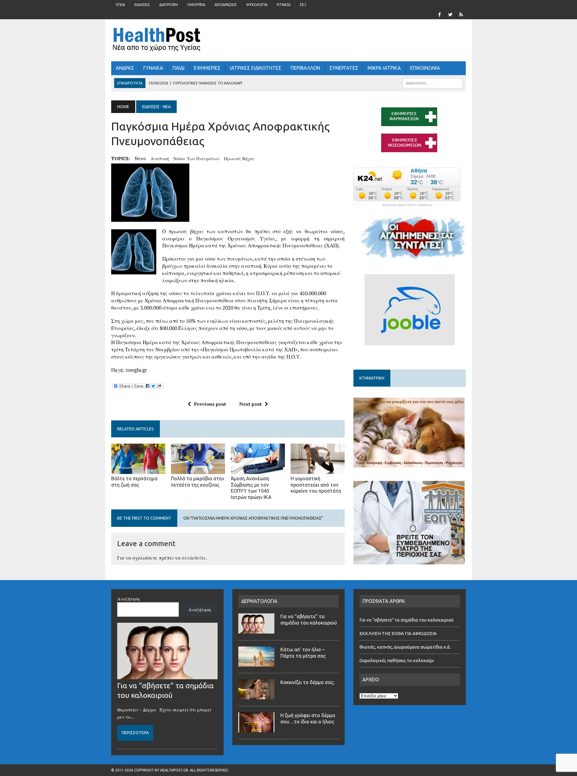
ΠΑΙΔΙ (178, 68)
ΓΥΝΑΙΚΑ (153, 68)
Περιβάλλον (305, 68)
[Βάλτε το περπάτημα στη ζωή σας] (138, 469)
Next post (250, 404)
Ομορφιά (196, 5)
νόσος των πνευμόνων (196, 158)
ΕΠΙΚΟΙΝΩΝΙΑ (425, 68)
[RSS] (461, 14)
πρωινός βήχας (239, 158)
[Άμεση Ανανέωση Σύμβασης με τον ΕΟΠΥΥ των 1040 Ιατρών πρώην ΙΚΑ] (258, 469)
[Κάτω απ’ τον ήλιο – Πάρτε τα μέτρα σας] (256, 663)
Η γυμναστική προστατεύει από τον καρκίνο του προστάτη (316, 485)
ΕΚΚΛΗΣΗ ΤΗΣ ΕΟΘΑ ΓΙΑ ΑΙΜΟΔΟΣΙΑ (398, 633)
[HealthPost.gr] (288, 40)
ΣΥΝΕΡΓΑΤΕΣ (343, 68)
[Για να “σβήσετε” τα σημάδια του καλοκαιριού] (167, 676)
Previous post (210, 404)
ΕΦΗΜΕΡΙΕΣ (207, 68)
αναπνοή (160, 158)
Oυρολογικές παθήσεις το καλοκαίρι (396, 660)
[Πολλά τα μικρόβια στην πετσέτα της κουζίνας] (198, 469)
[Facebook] (439, 14)
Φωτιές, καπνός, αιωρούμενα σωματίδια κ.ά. (405, 646)
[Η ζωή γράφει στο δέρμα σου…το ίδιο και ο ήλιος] (256, 729)
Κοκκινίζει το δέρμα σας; (308, 682)
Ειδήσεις (142, 5)
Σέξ (303, 5)
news (140, 158)
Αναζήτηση (128, 599)
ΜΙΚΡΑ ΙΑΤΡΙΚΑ (384, 68)
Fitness (283, 5)
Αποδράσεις (226, 5)
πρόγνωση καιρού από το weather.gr (407, 204)
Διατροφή (168, 5)
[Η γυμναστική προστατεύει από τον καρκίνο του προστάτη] (318, 469)
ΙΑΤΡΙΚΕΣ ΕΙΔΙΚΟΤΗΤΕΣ (255, 68)
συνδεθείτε (194, 558)
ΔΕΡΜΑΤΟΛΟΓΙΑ (259, 601)
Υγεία (120, 5)
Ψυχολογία (256, 5)
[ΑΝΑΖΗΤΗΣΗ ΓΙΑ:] (433, 82)
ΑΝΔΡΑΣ (125, 68)
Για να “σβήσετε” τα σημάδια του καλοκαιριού (406, 619)
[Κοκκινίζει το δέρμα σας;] (256, 696)
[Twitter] (450, 14)
